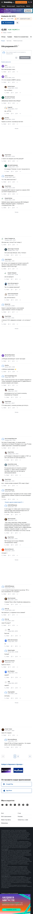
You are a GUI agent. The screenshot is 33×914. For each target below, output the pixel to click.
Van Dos (7, 117)
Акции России (20, 6)
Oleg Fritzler (8, 154)
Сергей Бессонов (12, 464)
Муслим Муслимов (10, 354)
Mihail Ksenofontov (10, 660)
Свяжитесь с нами (23, 819)
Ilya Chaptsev (11, 671)
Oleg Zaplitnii (11, 692)
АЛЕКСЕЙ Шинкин (9, 489)
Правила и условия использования (9, 893)
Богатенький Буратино (11, 375)
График (9, 37)
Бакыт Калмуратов (10, 238)
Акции (3, 6)
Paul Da (7, 365)
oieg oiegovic (8, 259)
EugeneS (10, 107)
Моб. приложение (6, 816)
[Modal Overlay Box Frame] (15, 904)
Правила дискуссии (6, 62)
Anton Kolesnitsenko (13, 293)
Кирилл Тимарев (12, 273)
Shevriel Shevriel (9, 549)
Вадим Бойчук (8, 198)
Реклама (20, 816)
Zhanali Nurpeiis (9, 175)
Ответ (4, 71)
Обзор (3, 37)
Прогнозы (9, 40)
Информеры (4, 823)
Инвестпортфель (6, 819)
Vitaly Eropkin (11, 650)
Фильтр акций (11, 6)
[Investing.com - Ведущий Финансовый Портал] (9, 2)
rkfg (9, 629)
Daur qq (7, 608)
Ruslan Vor (7, 304)
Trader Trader (8, 729)
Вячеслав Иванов (12, 739)
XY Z (6, 65)
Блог (2, 813)
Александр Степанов (13, 248)
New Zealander (12, 518)
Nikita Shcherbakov (13, 639)
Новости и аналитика (21, 37)
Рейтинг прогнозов (17, 40)
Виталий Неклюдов (10, 96)
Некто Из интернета (13, 283)
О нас (19, 813)
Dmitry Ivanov (11, 86)
